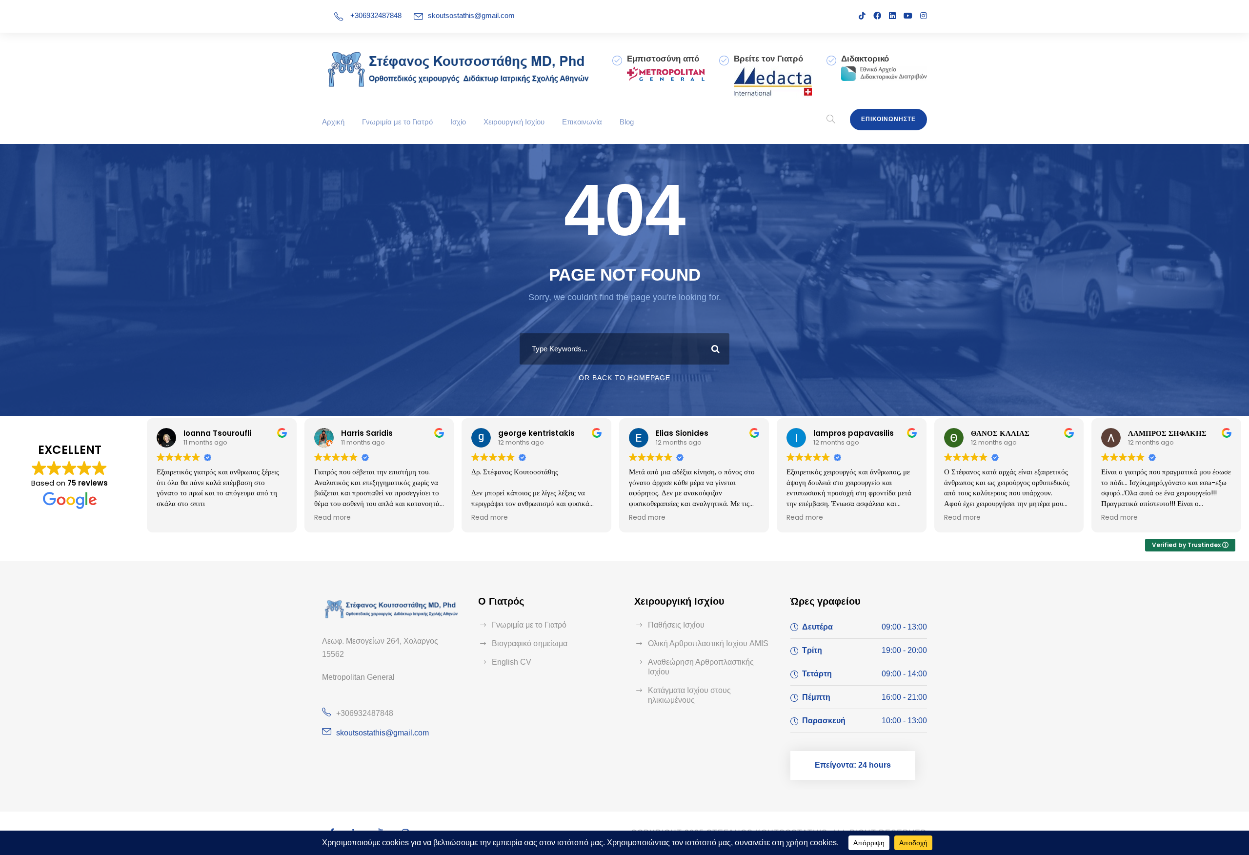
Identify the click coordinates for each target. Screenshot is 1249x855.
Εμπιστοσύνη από (663, 58)
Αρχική (333, 122)
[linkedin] (892, 16)
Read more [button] (332, 517)
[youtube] (908, 16)
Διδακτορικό (865, 58)
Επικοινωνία (582, 122)
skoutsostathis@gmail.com (471, 15)
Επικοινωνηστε (888, 119)
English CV (511, 662)
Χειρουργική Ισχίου (513, 122)
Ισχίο (458, 122)
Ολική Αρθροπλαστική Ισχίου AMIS (708, 643)
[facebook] (877, 16)
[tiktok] (862, 16)
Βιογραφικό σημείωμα (529, 643)
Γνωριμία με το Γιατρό (397, 122)
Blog (627, 122)
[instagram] (923, 16)
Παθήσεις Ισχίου (676, 625)
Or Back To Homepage (624, 378)
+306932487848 (376, 15)
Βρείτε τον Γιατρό (768, 58)
